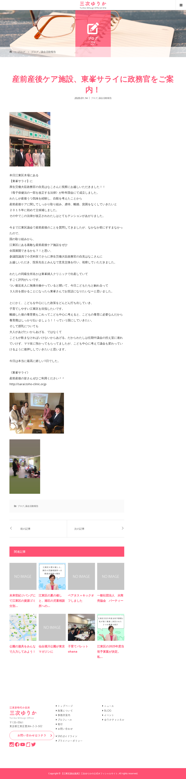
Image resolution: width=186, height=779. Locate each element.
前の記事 (25, 528)
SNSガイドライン (67, 736)
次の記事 (79, 528)
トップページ (65, 706)
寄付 (60, 724)
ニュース (109, 706)
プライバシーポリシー (70, 740)
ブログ (94, 97)
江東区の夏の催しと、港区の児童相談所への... (52, 600)
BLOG (107, 710)
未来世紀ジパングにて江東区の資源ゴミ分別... (22, 600)
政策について (65, 710)
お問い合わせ (65, 729)
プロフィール (65, 719)
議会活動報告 (105, 97)
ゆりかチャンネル (114, 719)
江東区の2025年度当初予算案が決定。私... (110, 651)
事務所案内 (64, 715)
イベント (109, 715)
